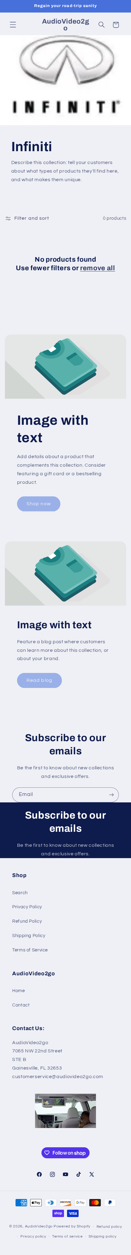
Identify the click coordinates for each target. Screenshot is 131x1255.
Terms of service (67, 1236)
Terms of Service (30, 950)
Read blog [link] (39, 680)
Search (20, 893)
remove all (97, 268)
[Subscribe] (111, 794)
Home (18, 990)
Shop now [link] (39, 503)
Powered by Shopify (72, 1226)
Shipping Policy (28, 935)
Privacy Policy (27, 907)
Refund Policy (27, 921)
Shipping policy (102, 1236)
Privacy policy (33, 1236)
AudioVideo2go (39, 1226)
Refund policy (109, 1226)
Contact (21, 1005)
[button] (13, 25)
